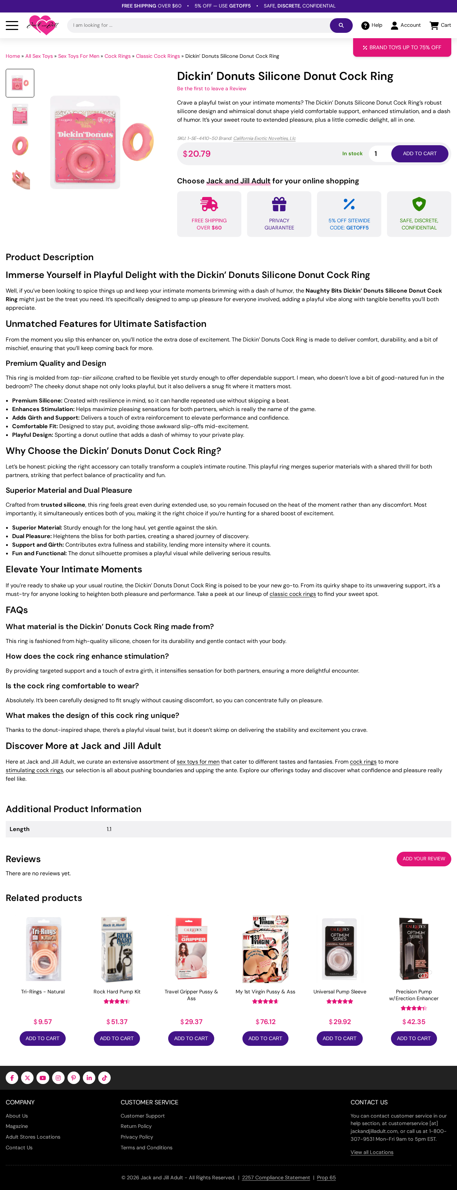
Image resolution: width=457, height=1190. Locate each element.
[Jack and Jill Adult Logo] (43, 25)
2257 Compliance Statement (276, 1177)
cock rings (363, 761)
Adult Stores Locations (33, 1137)
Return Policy (136, 1126)
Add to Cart (43, 1038)
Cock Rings (118, 56)
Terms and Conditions (146, 1147)
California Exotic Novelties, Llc (264, 138)
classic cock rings (293, 594)
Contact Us (19, 1147)
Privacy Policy (137, 1137)
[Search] (341, 25)
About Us (17, 1116)
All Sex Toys (39, 56)
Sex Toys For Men (78, 56)
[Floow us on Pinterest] (73, 1078)
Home (13, 56)
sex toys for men (198, 761)
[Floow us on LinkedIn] (89, 1078)
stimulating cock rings (34, 770)
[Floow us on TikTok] (104, 1078)
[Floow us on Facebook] (12, 1078)
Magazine (17, 1126)
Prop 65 (326, 1177)
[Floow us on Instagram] (58, 1078)
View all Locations (372, 1152)
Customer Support (143, 1116)
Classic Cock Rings (158, 56)
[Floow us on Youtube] (42, 1078)
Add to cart (420, 153)
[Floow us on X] (27, 1078)
